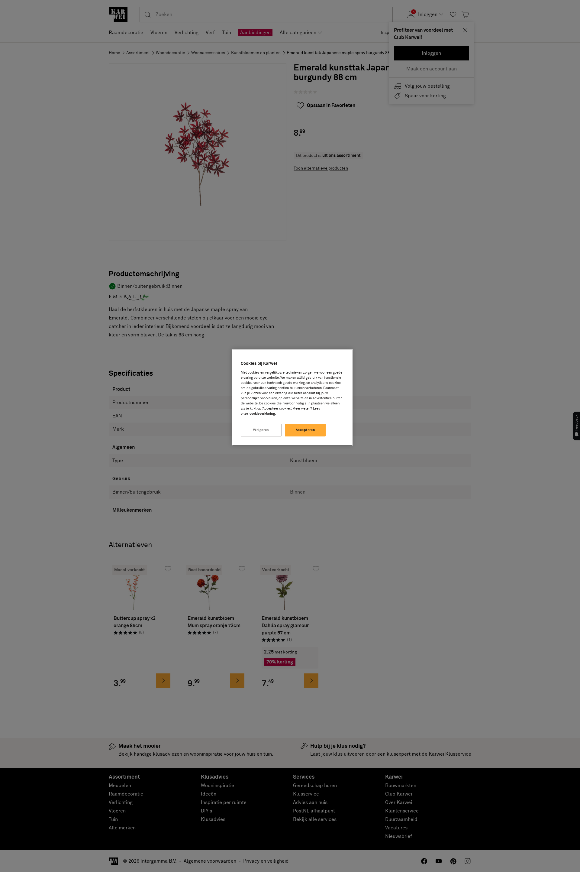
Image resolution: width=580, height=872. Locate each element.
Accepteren (305, 430)
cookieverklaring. (263, 413)
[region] (292, 397)
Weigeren (261, 430)
